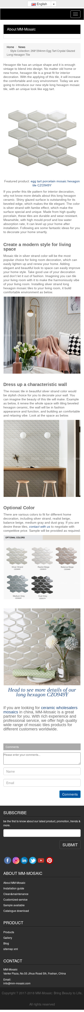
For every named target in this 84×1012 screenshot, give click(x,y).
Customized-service (15, 899)
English (41, 4)
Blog (6, 943)
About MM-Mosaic (21, 29)
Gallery (7, 937)
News (21, 47)
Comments (70, 794)
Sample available (14, 905)
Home (10, 47)
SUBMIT (70, 844)
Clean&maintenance (15, 894)
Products (8, 932)
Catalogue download (16, 911)
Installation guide (13, 888)
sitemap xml (10, 949)
